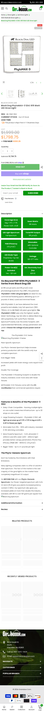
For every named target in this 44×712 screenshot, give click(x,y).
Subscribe (33, 193)
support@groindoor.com (12, 2)
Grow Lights (11, 15)
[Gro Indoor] (22, 8)
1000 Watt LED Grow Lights (10, 18)
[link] (11, 557)
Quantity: (5, 147)
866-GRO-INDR (37, 2)
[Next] (41, 83)
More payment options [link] (22, 179)
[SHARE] (41, 167)
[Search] (6, 8)
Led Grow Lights (22, 15)
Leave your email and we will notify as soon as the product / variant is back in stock (20, 187)
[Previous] (36, 83)
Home (3, 15)
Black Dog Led (9, 103)
